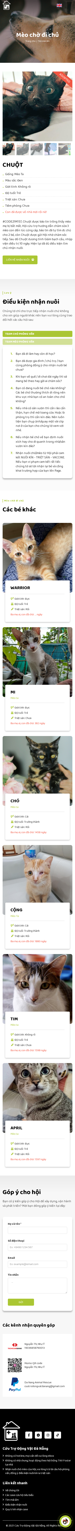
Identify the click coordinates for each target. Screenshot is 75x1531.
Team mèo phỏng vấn (19, 342)
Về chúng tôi (12, 1490)
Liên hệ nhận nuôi (18, 260)
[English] (59, 5)
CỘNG (16, 910)
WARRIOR (20, 588)
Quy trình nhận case (16, 1509)
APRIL (16, 1128)
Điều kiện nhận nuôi (16, 1505)
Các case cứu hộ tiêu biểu (19, 1495)
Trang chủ (30, 41)
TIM (14, 1019)
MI (12, 692)
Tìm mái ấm (44, 41)
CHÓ (14, 801)
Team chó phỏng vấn (19, 334)
